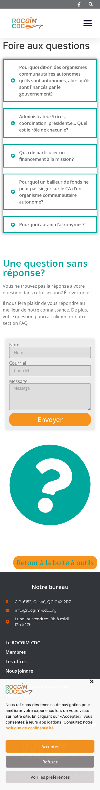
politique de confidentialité (30, 727)
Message (18, 381)
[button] (91, 681)
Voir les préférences (50, 777)
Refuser (50, 762)
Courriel (17, 363)
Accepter (50, 746)
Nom (14, 345)
